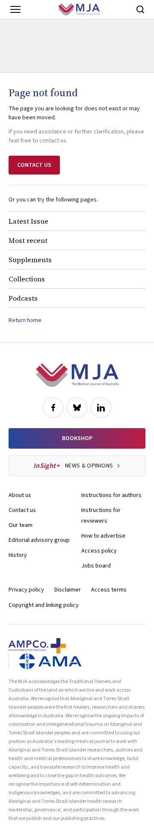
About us (20, 495)
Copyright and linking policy (44, 605)
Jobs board (96, 566)
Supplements (30, 259)
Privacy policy (26, 590)
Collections (27, 279)
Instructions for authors (111, 495)
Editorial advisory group (39, 540)
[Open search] (140, 9)
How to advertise (103, 536)
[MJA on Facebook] (53, 407)
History (18, 555)
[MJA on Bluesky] (77, 407)
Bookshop (77, 438)
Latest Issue (28, 221)
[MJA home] (77, 375)
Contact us (22, 510)
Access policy (99, 551)
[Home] (79, 9)
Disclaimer (67, 590)
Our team (21, 525)
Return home (25, 320)
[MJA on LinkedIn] (101, 407)
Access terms (109, 590)
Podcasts (23, 298)
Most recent (28, 240)
